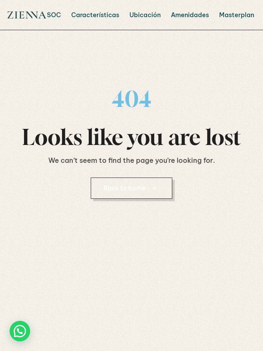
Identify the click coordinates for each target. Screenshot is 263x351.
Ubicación (145, 15)
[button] (20, 331)
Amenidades (190, 15)
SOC (54, 15)
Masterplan (236, 15)
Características (95, 15)
